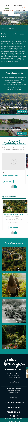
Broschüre (17, 421)
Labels (17, 418)
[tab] (13, 196)
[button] (22, 7)
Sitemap (22, 418)
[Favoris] (20, 7)
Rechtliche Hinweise (9, 418)
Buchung (10, 421)
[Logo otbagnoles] (14, 364)
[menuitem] (9, 5)
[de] (24, 7)
